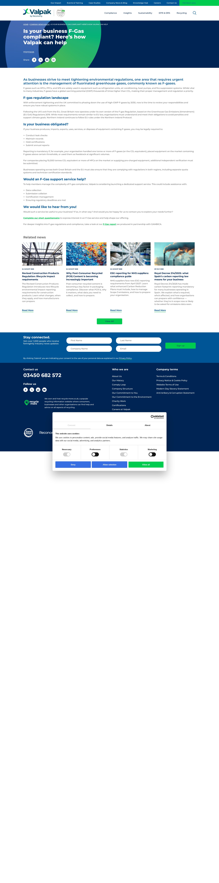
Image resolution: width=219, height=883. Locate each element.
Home (25, 24)
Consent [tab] (71, 425)
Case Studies (94, 3)
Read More (27, 310)
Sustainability (145, 13)
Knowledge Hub (140, 3)
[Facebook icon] (25, 390)
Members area (189, 3)
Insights (127, 13)
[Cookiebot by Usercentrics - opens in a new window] (153, 417)
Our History (118, 380)
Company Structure (122, 389)
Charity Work (119, 401)
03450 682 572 (42, 375)
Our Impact (56, 3)
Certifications (119, 405)
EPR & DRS (164, 13)
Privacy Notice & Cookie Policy (171, 380)
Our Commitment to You (125, 393)
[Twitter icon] (32, 390)
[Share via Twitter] (40, 60)
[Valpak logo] (44, 13)
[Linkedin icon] (38, 390)
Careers (157, 3)
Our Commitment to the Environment (132, 397)
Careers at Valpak (121, 409)
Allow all (146, 465)
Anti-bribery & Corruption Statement (175, 393)
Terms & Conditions (166, 376)
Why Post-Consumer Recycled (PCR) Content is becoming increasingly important (84, 276)
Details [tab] (109, 425)
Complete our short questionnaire (41, 218)
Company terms (167, 369)
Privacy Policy (125, 358)
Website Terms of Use (167, 384)
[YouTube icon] (44, 390)
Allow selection (109, 465)
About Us (117, 376)
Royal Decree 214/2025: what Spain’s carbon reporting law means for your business (171, 276)
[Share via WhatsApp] (53, 60)
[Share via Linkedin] (47, 60)
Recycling (182, 13)
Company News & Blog (116, 3)
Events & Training (75, 3)
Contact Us (172, 3)
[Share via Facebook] (34, 60)
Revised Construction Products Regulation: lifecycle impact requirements (40, 276)
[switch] (95, 454)
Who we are (120, 369)
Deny (73, 465)
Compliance (110, 13)
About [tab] (147, 425)
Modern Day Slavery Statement (172, 389)
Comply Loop (119, 384)
